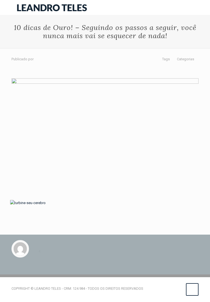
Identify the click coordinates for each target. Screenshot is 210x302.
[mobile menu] (189, 7)
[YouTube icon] (173, 288)
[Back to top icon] (192, 289)
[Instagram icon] (178, 288)
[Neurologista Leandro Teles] (52, 7)
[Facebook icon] (167, 288)
